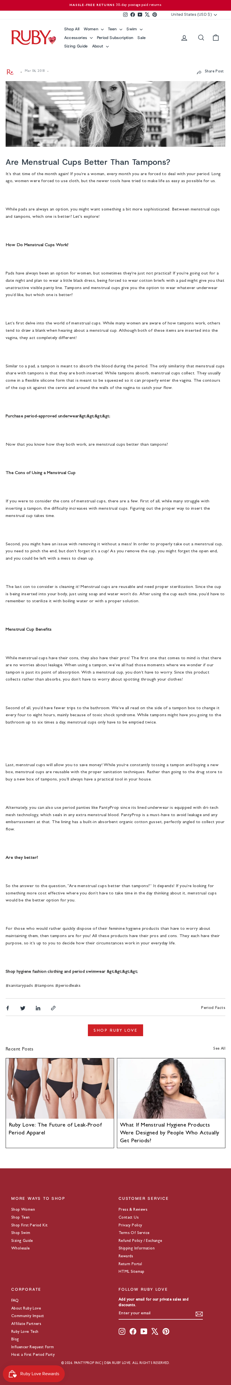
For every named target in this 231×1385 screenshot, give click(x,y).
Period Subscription (115, 37)
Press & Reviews (133, 1210)
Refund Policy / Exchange (140, 1241)
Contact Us (129, 1218)
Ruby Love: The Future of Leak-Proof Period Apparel (55, 1129)
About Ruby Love (26, 1309)
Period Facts (213, 1008)
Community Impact (27, 1316)
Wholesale (20, 1249)
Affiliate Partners (26, 1324)
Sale (141, 37)
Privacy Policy (130, 1226)
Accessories (76, 37)
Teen (113, 28)
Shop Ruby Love (115, 1030)
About (98, 46)
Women (91, 28)
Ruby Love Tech (25, 1332)
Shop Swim (20, 1233)
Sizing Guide (76, 46)
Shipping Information (137, 1249)
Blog (15, 1339)
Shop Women (23, 1210)
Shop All (72, 28)
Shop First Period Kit (29, 1226)
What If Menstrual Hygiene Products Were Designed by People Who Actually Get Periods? (169, 1133)
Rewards (126, 1256)
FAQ (15, 1301)
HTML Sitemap (132, 1272)
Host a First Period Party (33, 1355)
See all (219, 1049)
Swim (132, 28)
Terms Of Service (134, 1233)
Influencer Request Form (32, 1347)
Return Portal (130, 1264)
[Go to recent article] (60, 1088)
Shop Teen (20, 1218)
